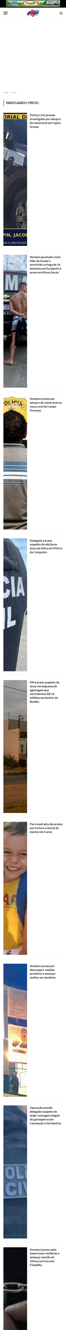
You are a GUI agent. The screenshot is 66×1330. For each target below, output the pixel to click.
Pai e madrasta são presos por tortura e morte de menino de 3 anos (46, 828)
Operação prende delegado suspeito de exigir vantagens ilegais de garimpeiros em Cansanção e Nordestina (45, 1115)
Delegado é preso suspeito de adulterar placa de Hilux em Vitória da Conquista (46, 546)
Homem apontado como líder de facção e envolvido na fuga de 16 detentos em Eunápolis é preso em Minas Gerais (45, 264)
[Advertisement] (33, 55)
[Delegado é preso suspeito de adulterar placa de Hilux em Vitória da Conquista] (15, 604)
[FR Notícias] (33, 13)
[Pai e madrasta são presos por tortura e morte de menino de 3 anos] (15, 888)
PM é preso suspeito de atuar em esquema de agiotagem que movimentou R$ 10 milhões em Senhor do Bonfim (44, 692)
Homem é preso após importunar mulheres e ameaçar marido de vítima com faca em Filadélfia (44, 1257)
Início (5, 92)
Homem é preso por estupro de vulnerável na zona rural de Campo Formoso (46, 404)
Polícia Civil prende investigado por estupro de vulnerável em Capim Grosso (45, 121)
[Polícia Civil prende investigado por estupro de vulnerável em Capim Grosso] (15, 179)
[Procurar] (61, 13)
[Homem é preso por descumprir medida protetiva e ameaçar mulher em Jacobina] (15, 1030)
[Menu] (5, 13)
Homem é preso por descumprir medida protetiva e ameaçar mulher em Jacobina (43, 971)
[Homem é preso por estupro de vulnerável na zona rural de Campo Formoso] (15, 462)
